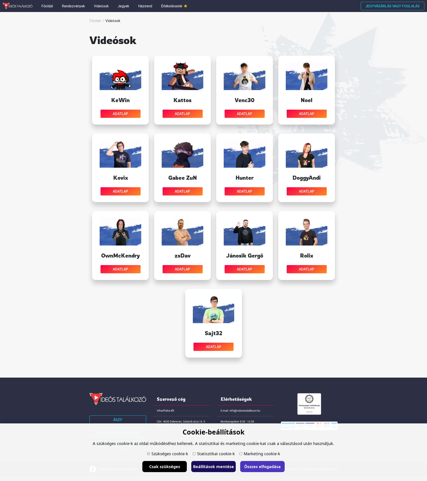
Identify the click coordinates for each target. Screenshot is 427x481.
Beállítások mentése (213, 466)
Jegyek (123, 6)
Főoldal (47, 6)
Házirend (145, 6)
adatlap (120, 114)
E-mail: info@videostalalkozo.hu (240, 410)
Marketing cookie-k (262, 453)
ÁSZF (118, 420)
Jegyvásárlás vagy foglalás (392, 6)
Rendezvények (73, 6)
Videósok (101, 6)
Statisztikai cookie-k (216, 453)
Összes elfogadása (262, 466)
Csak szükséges (164, 466)
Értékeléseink (172, 6)
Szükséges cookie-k (169, 453)
